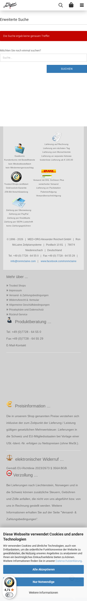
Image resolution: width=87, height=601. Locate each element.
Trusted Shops (17, 285)
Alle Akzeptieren (44, 569)
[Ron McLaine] (8, 5)
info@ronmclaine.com (23, 261)
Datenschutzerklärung (69, 560)
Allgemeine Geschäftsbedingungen (29, 304)
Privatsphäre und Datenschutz (26, 309)
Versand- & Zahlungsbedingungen (29, 295)
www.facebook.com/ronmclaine (58, 261)
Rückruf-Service (18, 314)
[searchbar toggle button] (60, 5)
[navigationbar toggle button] (81, 5)
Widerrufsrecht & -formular (24, 299)
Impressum (15, 290)
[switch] (9, 595)
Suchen (67, 68)
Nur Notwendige (43, 582)
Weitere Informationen (43, 592)
